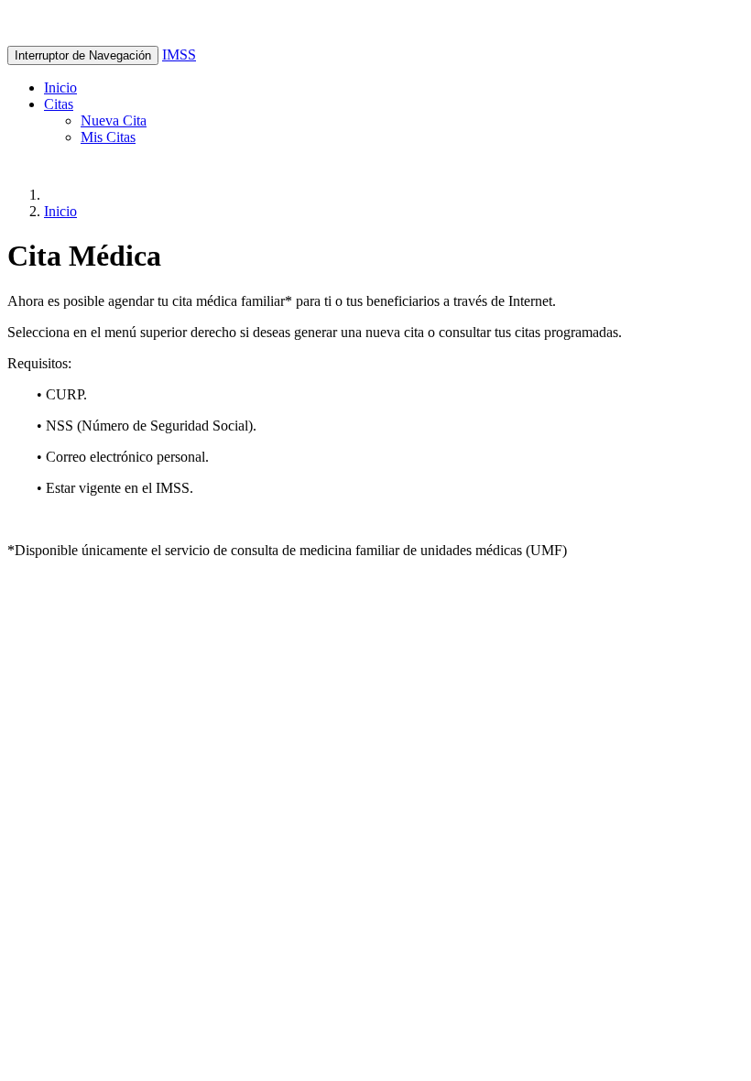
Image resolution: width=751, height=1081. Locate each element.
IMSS (179, 54)
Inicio (60, 87)
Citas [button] (58, 104)
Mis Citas (108, 137)
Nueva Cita (114, 120)
